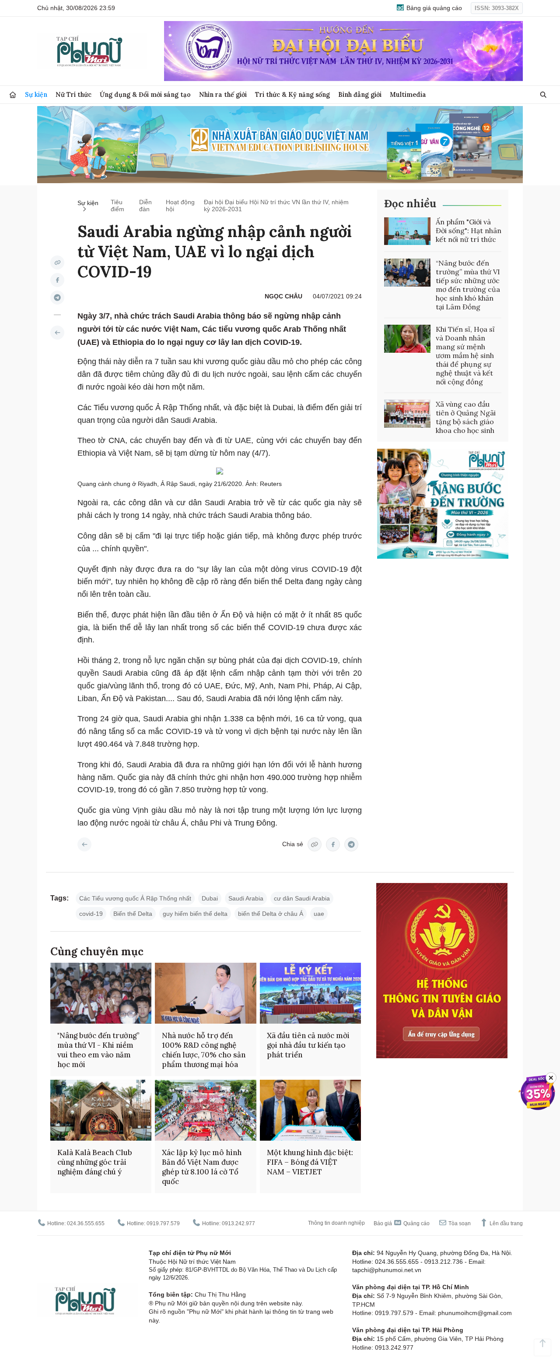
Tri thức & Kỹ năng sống (292, 94)
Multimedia (408, 94)
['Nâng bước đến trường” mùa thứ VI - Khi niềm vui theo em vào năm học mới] (100, 993)
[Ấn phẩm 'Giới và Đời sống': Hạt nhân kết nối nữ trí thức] (407, 231)
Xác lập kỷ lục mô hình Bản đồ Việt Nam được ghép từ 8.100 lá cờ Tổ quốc (202, 1167)
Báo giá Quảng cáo (402, 1223)
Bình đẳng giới (360, 94)
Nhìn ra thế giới (223, 94)
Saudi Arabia (245, 898)
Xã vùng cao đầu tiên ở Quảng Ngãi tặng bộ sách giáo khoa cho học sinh (466, 417)
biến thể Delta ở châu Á (270, 913)
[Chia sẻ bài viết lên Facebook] (57, 280)
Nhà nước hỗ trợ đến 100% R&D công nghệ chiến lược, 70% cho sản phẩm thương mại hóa (203, 1050)
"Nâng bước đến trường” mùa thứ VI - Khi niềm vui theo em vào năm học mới (98, 1050)
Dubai (210, 898)
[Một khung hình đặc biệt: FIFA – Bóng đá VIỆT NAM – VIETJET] (310, 1110)
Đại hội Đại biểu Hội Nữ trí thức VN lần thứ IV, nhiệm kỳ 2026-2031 (276, 206)
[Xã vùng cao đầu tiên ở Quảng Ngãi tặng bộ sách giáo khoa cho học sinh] (407, 414)
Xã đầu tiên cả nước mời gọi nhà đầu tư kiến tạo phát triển (308, 1045)
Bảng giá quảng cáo (433, 7)
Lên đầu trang (505, 1223)
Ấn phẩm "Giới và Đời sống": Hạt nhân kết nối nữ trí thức (468, 230)
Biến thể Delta (132, 913)
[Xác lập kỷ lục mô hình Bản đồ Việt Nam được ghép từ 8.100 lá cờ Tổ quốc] (205, 1110)
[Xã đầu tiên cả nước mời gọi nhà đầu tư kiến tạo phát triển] (310, 993)
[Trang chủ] (13, 95)
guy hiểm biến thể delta (195, 913)
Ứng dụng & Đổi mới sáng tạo (145, 94)
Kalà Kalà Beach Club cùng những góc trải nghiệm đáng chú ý (94, 1162)
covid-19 (91, 913)
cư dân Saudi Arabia (302, 898)
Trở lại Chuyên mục (84, 844)
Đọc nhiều (410, 203)
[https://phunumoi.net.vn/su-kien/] (57, 333)
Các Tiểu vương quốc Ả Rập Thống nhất (135, 898)
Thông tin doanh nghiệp (336, 1223)
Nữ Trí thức (73, 94)
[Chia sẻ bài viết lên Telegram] (57, 298)
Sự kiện (36, 94)
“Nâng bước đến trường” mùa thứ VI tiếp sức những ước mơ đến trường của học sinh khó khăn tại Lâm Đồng (468, 285)
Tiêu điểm (117, 206)
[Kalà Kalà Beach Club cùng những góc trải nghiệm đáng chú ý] (100, 1110)
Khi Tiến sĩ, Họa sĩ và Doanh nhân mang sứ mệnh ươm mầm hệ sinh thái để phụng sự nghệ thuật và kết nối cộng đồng (465, 355)
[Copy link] (57, 262)
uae (319, 913)
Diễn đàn (145, 206)
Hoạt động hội (180, 206)
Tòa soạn (459, 1223)
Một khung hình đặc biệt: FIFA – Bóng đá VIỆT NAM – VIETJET (310, 1162)
